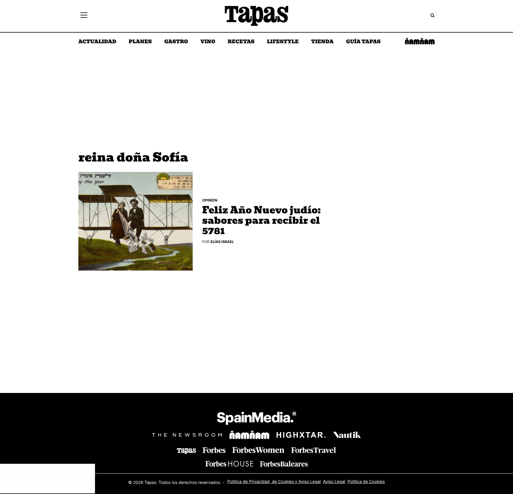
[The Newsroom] (187, 435)
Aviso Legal (334, 481)
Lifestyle (283, 42)
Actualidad (97, 42)
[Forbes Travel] (258, 450)
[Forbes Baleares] (283, 463)
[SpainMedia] (256, 419)
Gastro (176, 42)
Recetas (241, 42)
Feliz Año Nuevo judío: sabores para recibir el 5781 (261, 221)
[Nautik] (347, 435)
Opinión (209, 200)
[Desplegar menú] (83, 16)
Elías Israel (222, 241)
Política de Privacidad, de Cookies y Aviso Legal (274, 481)
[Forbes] (214, 450)
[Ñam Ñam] (249, 435)
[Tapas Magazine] (186, 451)
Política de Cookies (366, 481)
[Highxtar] (301, 435)
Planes (140, 42)
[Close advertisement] (89, 469)
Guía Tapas (363, 42)
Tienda (322, 42)
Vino (207, 42)
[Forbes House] (229, 463)
